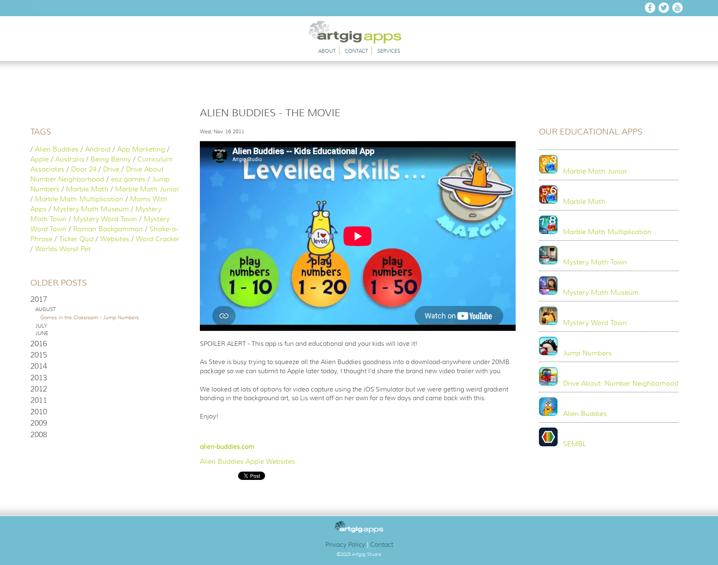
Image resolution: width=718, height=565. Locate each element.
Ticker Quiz (76, 239)
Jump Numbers (587, 353)
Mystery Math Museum (91, 209)
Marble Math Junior (147, 189)
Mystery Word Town (105, 219)
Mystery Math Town (595, 262)
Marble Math (87, 189)
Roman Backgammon (108, 229)
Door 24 (83, 169)
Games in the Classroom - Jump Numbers (89, 317)
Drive (111, 169)
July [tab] (41, 325)
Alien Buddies (57, 149)
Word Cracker (158, 239)
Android (98, 149)
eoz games (128, 179)
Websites (114, 239)
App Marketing (141, 149)
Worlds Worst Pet (63, 249)
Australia (69, 159)
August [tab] (45, 309)
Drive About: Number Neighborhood (621, 383)
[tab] (105, 299)
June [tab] (41, 333)
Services (388, 51)
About (327, 51)
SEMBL (574, 444)
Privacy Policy (345, 544)
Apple (39, 159)
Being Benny (111, 159)
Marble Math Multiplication (79, 199)
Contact (356, 51)
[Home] (359, 41)
